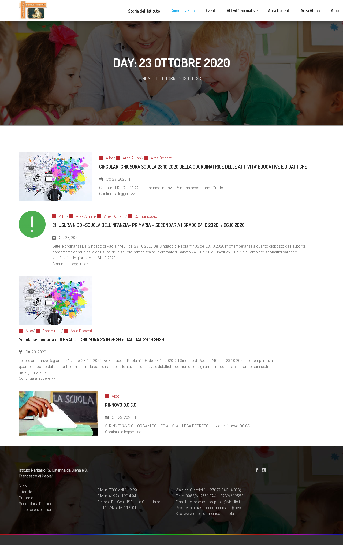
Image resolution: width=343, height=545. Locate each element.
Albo (110, 158)
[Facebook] (257, 470)
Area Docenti (161, 158)
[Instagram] (264, 470)
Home (147, 78)
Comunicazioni (147, 216)
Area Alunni (132, 158)
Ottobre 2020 (175, 78)
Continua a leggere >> (117, 194)
